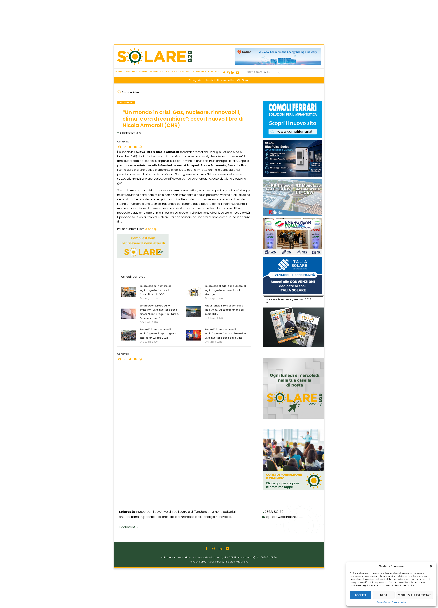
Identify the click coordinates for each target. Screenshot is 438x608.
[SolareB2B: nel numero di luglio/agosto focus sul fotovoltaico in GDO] (128, 292)
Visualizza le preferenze (414, 595)
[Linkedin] (232, 73)
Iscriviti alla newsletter (220, 80)
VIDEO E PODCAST (174, 71)
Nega (383, 595)
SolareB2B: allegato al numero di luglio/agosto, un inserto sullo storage (225, 290)
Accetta (360, 595)
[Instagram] (228, 73)
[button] (431, 566)
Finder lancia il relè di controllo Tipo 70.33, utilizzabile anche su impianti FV (224, 310)
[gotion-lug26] (278, 50)
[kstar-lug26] (293, 141)
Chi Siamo (243, 80)
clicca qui (151, 229)
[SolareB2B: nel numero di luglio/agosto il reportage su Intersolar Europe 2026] (128, 335)
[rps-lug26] (293, 180)
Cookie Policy (383, 602)
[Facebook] (224, 73)
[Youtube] (237, 73)
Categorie (195, 80)
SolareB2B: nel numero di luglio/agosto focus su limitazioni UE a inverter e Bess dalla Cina (225, 333)
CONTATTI (213, 71)
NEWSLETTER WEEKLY (150, 71)
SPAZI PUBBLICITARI (196, 71)
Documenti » (128, 527)
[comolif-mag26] (293, 102)
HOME (118, 71)
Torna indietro (130, 92)
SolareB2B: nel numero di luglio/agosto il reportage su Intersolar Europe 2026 (158, 333)
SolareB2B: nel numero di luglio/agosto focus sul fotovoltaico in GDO (155, 290)
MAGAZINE (129, 71)
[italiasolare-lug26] (293, 258)
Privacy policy (399, 602)
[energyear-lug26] (293, 219)
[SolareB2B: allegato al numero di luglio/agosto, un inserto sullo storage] (193, 292)
